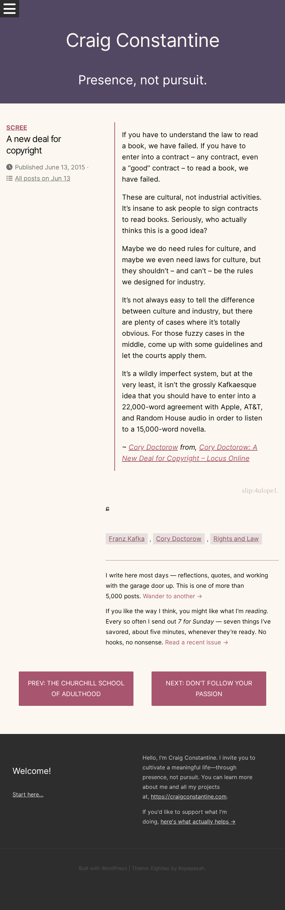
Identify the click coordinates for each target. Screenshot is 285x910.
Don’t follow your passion (219, 688)
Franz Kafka (127, 538)
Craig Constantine (142, 40)
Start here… (28, 794)
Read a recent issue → (196, 642)
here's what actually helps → (198, 821)
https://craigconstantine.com (189, 796)
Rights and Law (236, 538)
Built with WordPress (103, 868)
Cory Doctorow (153, 447)
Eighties (160, 868)
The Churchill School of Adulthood (85, 688)
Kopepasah (191, 868)
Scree (16, 127)
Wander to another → (172, 596)
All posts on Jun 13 (42, 178)
